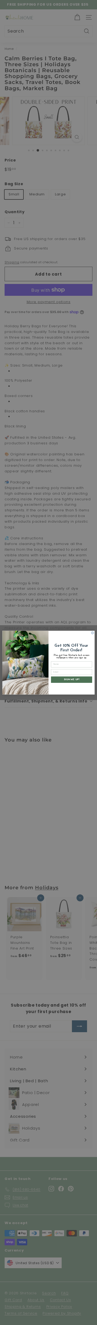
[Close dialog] (92, 632)
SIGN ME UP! (71, 679)
